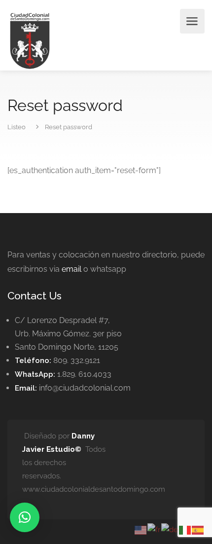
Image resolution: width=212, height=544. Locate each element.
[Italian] (185, 529)
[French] (154, 529)
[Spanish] (198, 529)
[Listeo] (29, 40)
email (71, 269)
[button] (24, 517)
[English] (141, 529)
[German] (170, 529)
